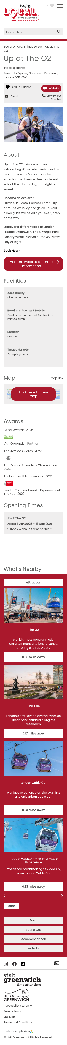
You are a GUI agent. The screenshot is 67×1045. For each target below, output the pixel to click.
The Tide (33, 706)
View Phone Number (54, 97)
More (11, 906)
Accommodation (33, 939)
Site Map (9, 1017)
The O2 (33, 630)
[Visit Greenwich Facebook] (14, 965)
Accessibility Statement (19, 1005)
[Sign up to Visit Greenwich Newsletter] (56, 964)
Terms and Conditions (18, 1022)
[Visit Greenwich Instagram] (6, 965)
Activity (33, 948)
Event (33, 920)
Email (14, 96)
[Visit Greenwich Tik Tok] (23, 965)
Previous (62, 896)
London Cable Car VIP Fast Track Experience (33, 860)
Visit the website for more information (31, 263)
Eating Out (33, 930)
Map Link (57, 378)
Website (54, 88)
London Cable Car (33, 783)
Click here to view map (33, 394)
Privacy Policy (12, 1011)
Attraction (33, 582)
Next (5, 896)
